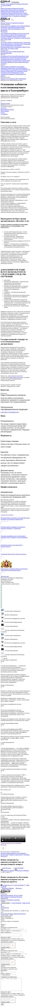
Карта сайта (4, 913)
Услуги (8, 4)
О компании (18, 4)
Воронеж (16, 8)
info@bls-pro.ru (6, 885)
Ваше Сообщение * (6, 932)
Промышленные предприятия (13, 45)
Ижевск (11, 10)
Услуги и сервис (18, 895)
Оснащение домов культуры (13, 36)
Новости (3, 900)
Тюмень (6, 16)
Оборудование (5, 111)
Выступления (13, 51)
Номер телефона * (6, 930)
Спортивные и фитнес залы (22, 47)
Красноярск (16, 11)
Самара (3, 14)
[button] (15, 522)
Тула (2, 16)
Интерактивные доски (22, 56)
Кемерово (3, 11)
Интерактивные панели (21, 57)
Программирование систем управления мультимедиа (12, 73)
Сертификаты (10, 900)
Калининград (22, 10)
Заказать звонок (5, 903)
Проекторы (4, 62)
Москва (22, 11)
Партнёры (17, 900)
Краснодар (9, 11)
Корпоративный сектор (7, 47)
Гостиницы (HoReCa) (7, 42)
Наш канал (19, 888)
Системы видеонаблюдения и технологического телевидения (15, 59)
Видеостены (12, 56)
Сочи (21, 14)
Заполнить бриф (5, 103)
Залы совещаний (5, 33)
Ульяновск (17, 16)
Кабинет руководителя (16, 854)
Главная (3, 78)
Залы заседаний (24, 33)
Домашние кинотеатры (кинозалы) (10, 59)
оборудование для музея (16, 377)
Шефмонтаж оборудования (15, 62)
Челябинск (4, 17)
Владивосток (9, 8)
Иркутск (16, 10)
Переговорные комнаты (7, 35)
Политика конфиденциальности (17, 913)
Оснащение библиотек (7, 38)
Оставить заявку (5, 890)
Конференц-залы (15, 33)
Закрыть (3, 966)
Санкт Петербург (10, 14)
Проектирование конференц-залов (10, 26)
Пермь (25, 13)
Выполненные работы (7, 895)
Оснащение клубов (19, 38)
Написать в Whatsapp (23, 870)
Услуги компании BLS (12, 78)
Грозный (21, 8)
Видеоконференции (6, 53)
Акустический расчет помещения (18, 69)
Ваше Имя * (4, 929)
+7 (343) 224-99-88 (6, 5)
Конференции (5, 51)
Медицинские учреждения (12, 44)
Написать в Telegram (8, 870)
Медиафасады (5, 56)
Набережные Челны (6, 13)
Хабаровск (23, 16)
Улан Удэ (11, 16)
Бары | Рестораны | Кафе (11, 48)
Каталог (3, 4)
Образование (22, 78)
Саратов (17, 14)
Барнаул (3, 8)
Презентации (20, 51)
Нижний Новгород (17, 13)
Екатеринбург (15, 2)
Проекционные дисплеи (7, 57)
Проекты (12, 4)
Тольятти (26, 14)
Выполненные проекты (7, 109)
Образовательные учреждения (21, 42)
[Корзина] (12, 20)
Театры (3, 44)
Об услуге (3, 108)
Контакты (25, 4)
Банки (2, 48)
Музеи (23, 36)
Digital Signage (10, 71)
